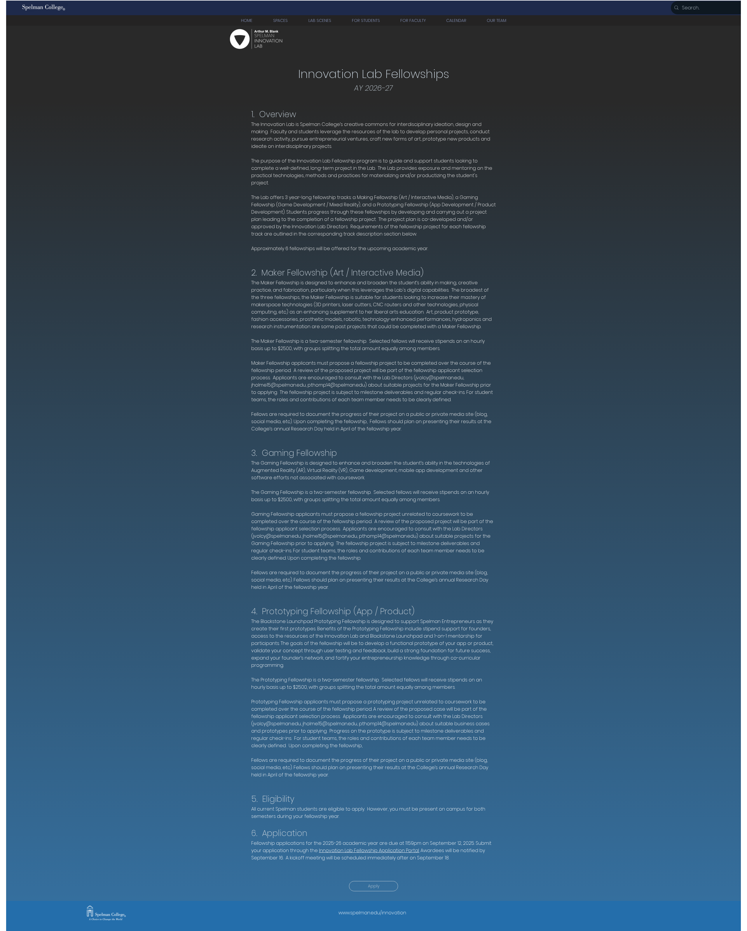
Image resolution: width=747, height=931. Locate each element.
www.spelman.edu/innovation (372, 912)
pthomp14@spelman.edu (336, 385)
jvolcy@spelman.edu (439, 377)
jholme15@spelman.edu (278, 385)
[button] (280, 20)
